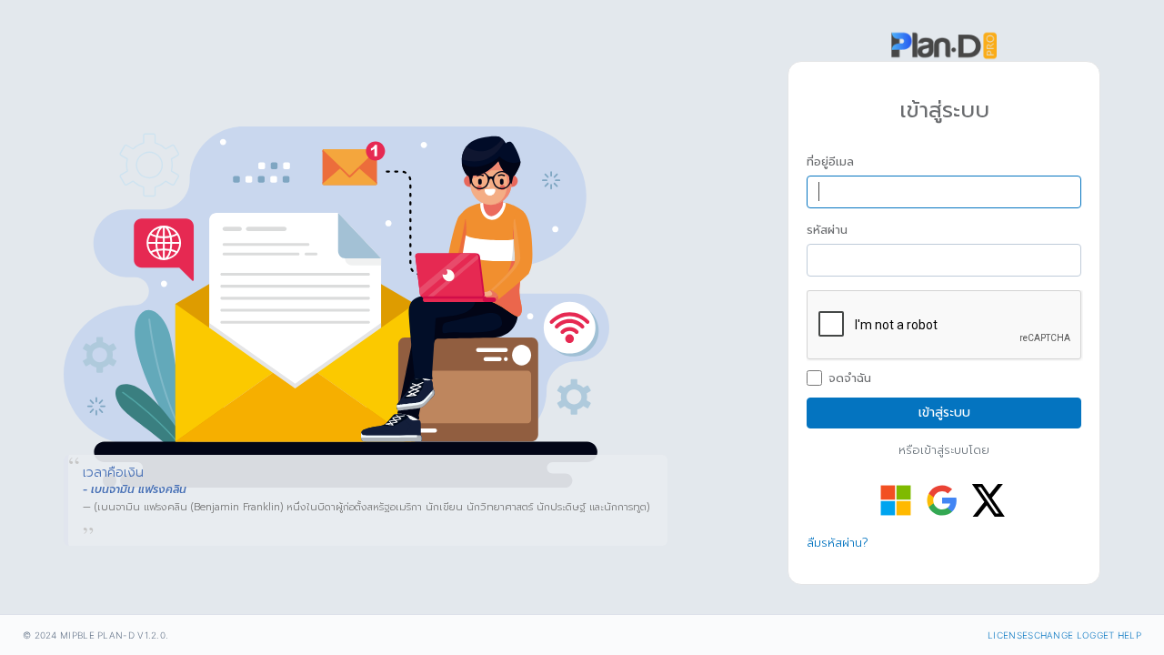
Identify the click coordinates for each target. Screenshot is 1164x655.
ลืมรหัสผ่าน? (837, 542)
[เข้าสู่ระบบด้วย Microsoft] (896, 500)
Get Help (1119, 635)
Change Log (1065, 635)
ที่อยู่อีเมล (830, 162)
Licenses (1010, 635)
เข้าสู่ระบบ (944, 412)
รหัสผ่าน (827, 230)
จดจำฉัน (849, 378)
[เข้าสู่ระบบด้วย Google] (942, 500)
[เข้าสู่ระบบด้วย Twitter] (988, 500)
